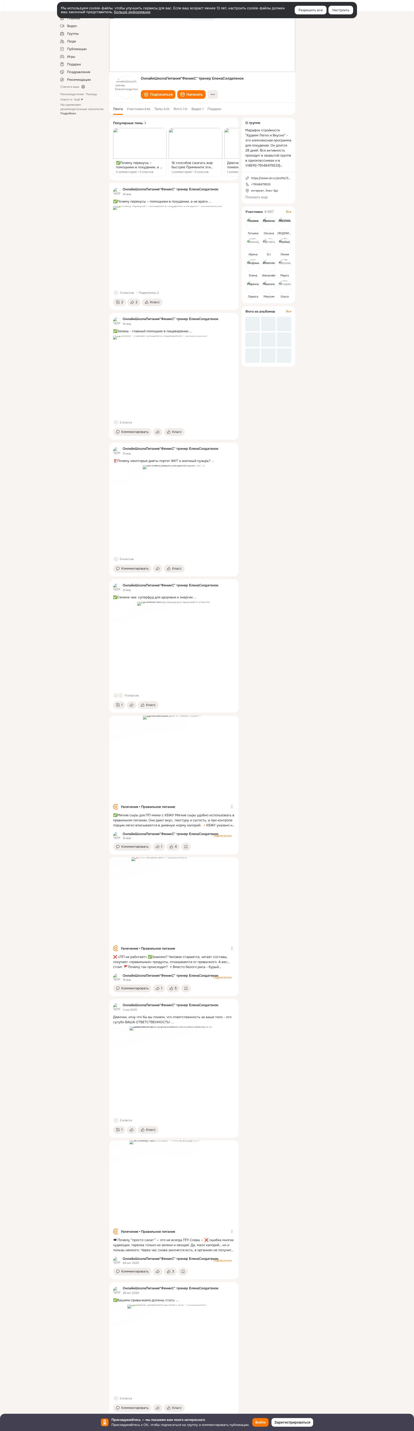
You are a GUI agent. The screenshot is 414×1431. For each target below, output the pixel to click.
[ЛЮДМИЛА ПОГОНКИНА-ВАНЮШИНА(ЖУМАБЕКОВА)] (284, 223)
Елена (253, 275)
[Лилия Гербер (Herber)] (284, 244)
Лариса (253, 296)
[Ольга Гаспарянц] (284, 287)
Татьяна (253, 233)
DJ (269, 254)
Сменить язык (69, 87)
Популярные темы (128, 123)
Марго (284, 275)
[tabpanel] (174, 799)
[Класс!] (116, 293)
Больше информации (132, 12)
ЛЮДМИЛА (285, 233)
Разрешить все (311, 10)
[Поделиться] (157, 432)
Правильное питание (158, 807)
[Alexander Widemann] (269, 266)
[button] (158, 94)
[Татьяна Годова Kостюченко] (253, 223)
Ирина (253, 254)
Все (288, 212)
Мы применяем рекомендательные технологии (82, 109)
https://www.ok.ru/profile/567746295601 (278, 178)
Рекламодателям (72, 94)
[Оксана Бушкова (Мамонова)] (269, 223)
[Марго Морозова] (284, 266)
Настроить (340, 10)
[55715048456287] (117, 191)
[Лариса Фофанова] (253, 287)
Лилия (285, 254)
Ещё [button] (77, 99)
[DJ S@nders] (269, 244)
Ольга (285, 296)
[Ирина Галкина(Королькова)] (253, 244)
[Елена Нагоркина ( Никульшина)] (253, 266)
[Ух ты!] (121, 695)
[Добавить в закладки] (186, 847)
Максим (269, 296)
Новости (66, 99)
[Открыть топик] (140, 152)
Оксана (269, 233)
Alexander (269, 275)
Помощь (91, 94)
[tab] (118, 109)
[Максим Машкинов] (269, 287)
